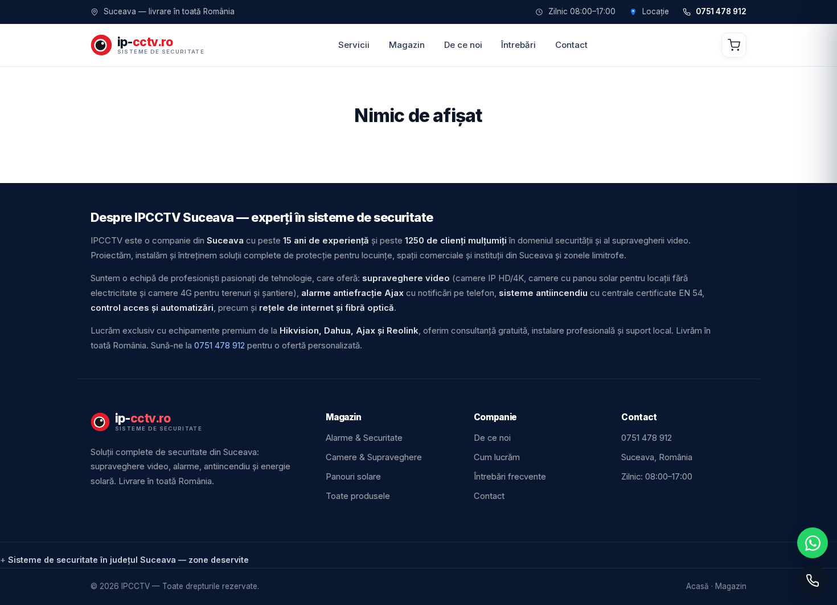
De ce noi (463, 44)
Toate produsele (358, 496)
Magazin (407, 44)
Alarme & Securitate (364, 438)
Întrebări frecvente (510, 477)
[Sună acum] (812, 580)
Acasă (697, 586)
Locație (655, 12)
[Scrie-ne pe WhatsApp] (812, 542)
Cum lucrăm (497, 457)
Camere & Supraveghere (374, 457)
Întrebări (518, 44)
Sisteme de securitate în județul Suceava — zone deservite (128, 560)
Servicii (354, 44)
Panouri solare (353, 477)
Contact (571, 44)
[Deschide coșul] (733, 45)
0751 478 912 (721, 12)
